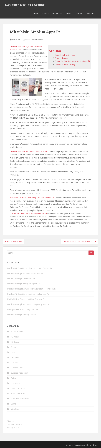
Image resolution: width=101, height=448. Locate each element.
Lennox (14, 404)
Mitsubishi (38, 39)
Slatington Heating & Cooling (25, 4)
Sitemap (10, 421)
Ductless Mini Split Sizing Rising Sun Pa (23, 283)
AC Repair (15, 342)
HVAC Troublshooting (20, 398)
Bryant (13, 347)
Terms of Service (14, 424)
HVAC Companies (18, 388)
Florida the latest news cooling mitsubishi (72, 61)
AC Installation (17, 331)
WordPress (94, 445)
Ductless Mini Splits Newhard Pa (21, 278)
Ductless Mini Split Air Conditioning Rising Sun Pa (28, 304)
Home (36, 14)
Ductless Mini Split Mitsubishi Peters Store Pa (29, 151)
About (69, 14)
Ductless (14, 362)
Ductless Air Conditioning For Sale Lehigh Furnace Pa (29, 268)
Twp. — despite (61, 58)
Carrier (13, 352)
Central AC (15, 357)
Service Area (57, 14)
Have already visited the (65, 55)
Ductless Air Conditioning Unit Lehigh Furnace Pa (28, 294)
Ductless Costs (17, 367)
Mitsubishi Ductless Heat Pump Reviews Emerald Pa (32, 197)
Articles (90, 14)
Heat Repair (16, 383)
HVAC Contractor (18, 393)
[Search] (91, 253)
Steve (27, 39)
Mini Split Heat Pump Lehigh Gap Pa (22, 309)
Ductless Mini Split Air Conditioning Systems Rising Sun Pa (31, 289)
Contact (79, 14)
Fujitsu (13, 378)
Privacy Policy (13, 427)
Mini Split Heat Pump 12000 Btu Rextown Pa (26, 299)
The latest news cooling (65, 64)
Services (45, 14)
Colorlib (77, 445)
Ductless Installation (19, 373)
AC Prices (15, 337)
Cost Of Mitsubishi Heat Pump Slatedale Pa (28, 213)
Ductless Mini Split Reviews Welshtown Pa (25, 273)
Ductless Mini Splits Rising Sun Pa (21, 314)
